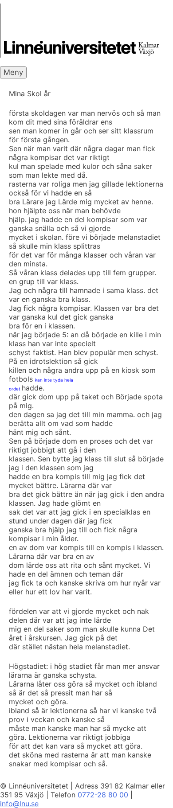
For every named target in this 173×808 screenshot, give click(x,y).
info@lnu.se (19, 803)
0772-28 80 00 (103, 794)
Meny (13, 72)
